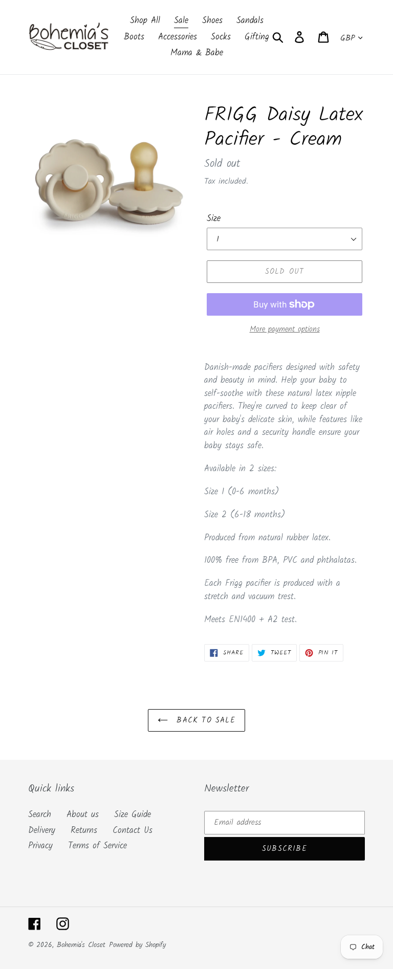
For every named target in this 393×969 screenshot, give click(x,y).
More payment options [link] (285, 330)
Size (214, 219)
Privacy (40, 846)
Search (39, 815)
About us (83, 815)
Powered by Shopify (137, 945)
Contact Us (132, 831)
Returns (84, 831)
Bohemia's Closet (81, 945)
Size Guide (132, 815)
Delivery (41, 831)
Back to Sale (204, 720)
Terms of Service (97, 846)
